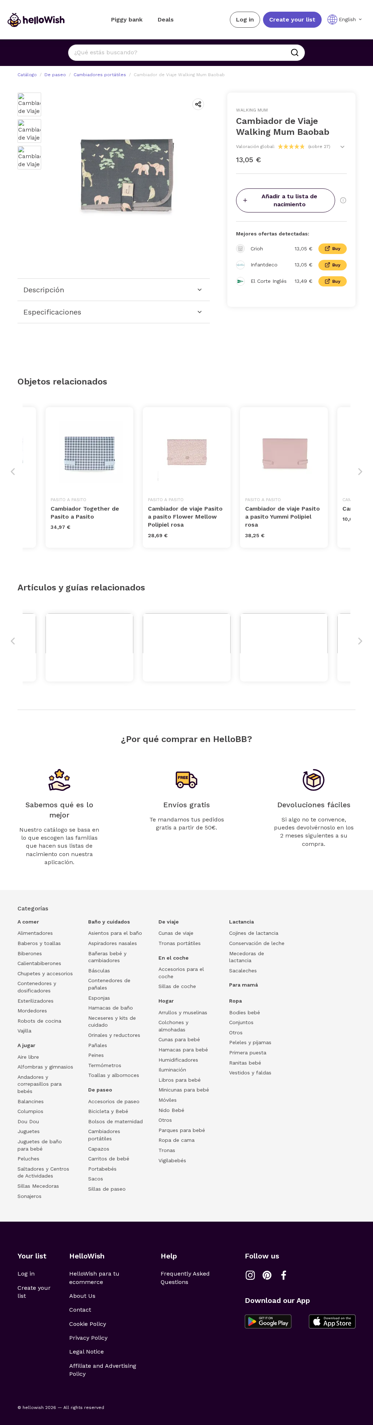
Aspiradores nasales (112, 943)
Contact (80, 1309)
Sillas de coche (177, 986)
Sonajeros (29, 1196)
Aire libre (28, 1057)
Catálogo (27, 74)
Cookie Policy (87, 1323)
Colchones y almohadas (173, 1025)
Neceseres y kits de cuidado (112, 1021)
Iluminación (172, 1070)
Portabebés (102, 1169)
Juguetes (28, 1131)
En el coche (173, 958)
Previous (12, 471)
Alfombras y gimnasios (45, 1067)
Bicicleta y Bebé (108, 1111)
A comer (28, 922)
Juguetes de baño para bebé (39, 1145)
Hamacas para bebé (183, 1050)
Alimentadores (35, 933)
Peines (96, 1055)
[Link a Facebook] (283, 1275)
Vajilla (24, 1031)
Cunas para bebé (179, 1039)
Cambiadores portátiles (100, 74)
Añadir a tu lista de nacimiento (289, 200)
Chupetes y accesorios (45, 973)
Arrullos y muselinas (182, 1012)
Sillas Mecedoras (38, 1186)
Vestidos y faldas (250, 1072)
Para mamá (243, 985)
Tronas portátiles (179, 943)
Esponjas (99, 998)
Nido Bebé (171, 1110)
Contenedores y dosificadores (36, 986)
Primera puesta (247, 1052)
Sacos (95, 1179)
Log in (245, 19)
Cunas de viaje (175, 933)
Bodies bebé (244, 1012)
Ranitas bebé (245, 1063)
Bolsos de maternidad (115, 1121)
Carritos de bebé (108, 1159)
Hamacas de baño (110, 1008)
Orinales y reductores (114, 1035)
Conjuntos (241, 1022)
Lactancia (241, 922)
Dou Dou (28, 1121)
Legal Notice (86, 1351)
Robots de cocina (39, 1021)
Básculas (99, 970)
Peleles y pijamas (250, 1042)
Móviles (167, 1100)
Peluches (28, 1159)
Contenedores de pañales (109, 984)
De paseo (55, 74)
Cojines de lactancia (253, 933)
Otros (165, 1120)
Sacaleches (243, 970)
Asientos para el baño (115, 933)
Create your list (292, 19)
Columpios (30, 1111)
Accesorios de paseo (114, 1101)
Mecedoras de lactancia (246, 957)
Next (360, 471)
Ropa (235, 1001)
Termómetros (104, 1065)
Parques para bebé (181, 1130)
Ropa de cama (176, 1140)
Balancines (30, 1101)
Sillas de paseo (107, 1189)
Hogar (166, 1001)
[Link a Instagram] (250, 1275)
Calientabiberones (39, 963)
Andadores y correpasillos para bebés (39, 1084)
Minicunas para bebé (183, 1090)
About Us (82, 1295)
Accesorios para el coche (181, 972)
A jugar (26, 1045)
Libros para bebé (179, 1080)
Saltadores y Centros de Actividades (43, 1172)
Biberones (29, 953)
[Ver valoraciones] (342, 146)
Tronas (166, 1150)
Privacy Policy (88, 1337)
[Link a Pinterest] (267, 1275)
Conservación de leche (256, 943)
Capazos (98, 1149)
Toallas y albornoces (113, 1075)
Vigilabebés (172, 1160)
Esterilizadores (35, 1001)
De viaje (168, 922)
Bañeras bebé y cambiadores (107, 957)
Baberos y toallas (39, 943)
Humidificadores (178, 1060)
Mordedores (32, 1011)
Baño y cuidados (109, 922)
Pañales (97, 1045)
